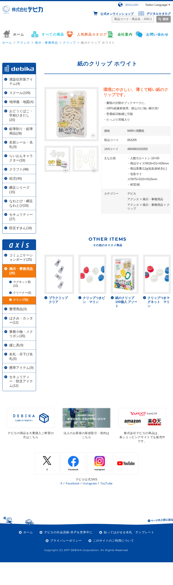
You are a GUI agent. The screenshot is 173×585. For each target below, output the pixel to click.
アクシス (23, 42)
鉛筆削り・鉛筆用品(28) (21, 131)
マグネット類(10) (22, 283)
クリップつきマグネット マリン (159, 302)
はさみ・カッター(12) (21, 320)
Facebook (73, 483)
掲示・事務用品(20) (21, 271)
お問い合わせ (157, 34)
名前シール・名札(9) (21, 144)
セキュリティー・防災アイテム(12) (21, 381)
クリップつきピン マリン (94, 300)
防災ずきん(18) (20, 228)
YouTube (106, 483)
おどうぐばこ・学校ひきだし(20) (21, 115)
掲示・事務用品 (46, 42)
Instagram (90, 483)
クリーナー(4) (22, 292)
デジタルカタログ (159, 13)
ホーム (18, 34)
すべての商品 (53, 34)
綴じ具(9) (16, 345)
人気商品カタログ (92, 34)
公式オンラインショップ (117, 14)
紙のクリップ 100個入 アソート (126, 302)
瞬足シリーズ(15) (19, 190)
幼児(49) (15, 178)
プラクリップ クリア (60, 300)
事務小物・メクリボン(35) (21, 334)
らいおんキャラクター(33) (21, 158)
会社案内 (125, 34)
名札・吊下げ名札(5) (21, 356)
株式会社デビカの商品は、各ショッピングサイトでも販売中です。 (142, 437)
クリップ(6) (20, 299)
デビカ (131, 193)
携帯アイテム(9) (21, 368)
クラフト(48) (19, 169)
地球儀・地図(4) (21, 102)
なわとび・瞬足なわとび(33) (21, 203)
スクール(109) (19, 93)
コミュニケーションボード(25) (21, 257)
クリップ (69, 42)
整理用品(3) (18, 309)
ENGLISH (131, 5)
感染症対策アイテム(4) (21, 81)
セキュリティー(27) (21, 217)
